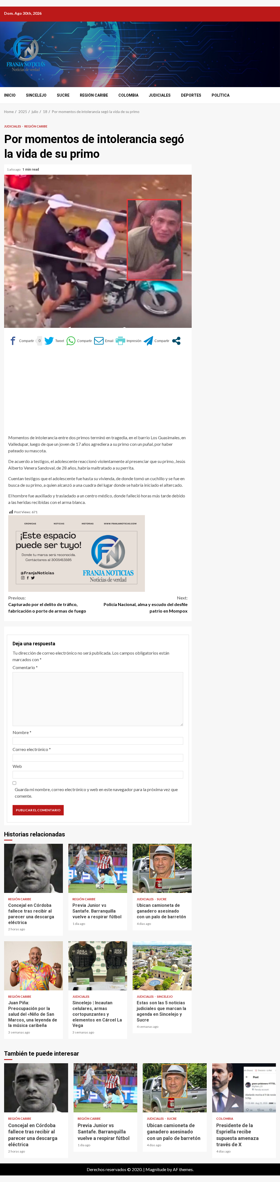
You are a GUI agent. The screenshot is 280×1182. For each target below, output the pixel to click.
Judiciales (160, 95)
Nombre (22, 732)
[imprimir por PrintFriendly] (128, 341)
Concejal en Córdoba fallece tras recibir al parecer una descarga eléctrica (33, 868)
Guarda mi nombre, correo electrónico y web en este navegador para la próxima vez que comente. (96, 792)
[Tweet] (54, 341)
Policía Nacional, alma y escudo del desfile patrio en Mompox (146, 604)
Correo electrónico (32, 749)
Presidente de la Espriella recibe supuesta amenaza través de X (244, 1087)
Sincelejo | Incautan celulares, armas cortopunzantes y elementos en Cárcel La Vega (97, 965)
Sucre (63, 95)
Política (220, 95)
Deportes (191, 95)
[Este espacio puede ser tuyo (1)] (76, 553)
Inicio (10, 95)
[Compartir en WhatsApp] (79, 341)
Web (17, 766)
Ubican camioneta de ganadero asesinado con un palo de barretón (162, 868)
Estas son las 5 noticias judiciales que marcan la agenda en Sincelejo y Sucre (162, 965)
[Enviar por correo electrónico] (103, 341)
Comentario (25, 667)
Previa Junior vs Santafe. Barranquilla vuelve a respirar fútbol (97, 868)
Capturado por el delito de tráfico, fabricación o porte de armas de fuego (47, 604)
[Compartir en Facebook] (21, 341)
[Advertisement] (98, 392)
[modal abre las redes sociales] (176, 341)
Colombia (128, 95)
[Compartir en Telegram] (156, 341)
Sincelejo (36, 95)
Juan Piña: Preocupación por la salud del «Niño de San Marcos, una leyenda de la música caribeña (33, 965)
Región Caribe (94, 95)
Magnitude (155, 1169)
